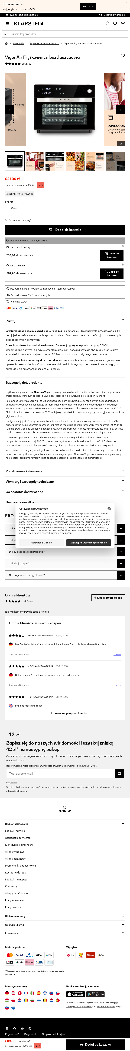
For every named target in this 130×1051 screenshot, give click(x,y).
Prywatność (11, 783)
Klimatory (11, 886)
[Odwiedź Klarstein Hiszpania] (39, 993)
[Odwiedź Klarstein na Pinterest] (30, 1028)
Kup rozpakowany (20, 247)
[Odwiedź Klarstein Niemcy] (7, 993)
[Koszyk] (123, 23)
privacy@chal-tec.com (16, 791)
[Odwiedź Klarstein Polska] (13, 1000)
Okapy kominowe (15, 858)
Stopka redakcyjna (53, 1034)
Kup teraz (88, 6)
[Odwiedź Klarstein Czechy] (58, 993)
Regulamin (30, 1034)
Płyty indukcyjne (14, 900)
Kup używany (17, 265)
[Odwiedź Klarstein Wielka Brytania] (45, 993)
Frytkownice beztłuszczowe (44, 43)
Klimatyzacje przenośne (19, 844)
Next (120, 109)
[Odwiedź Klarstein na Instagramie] (7, 1028)
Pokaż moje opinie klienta (70, 713)
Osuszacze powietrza (18, 837)
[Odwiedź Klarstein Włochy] (32, 993)
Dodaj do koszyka (68, 230)
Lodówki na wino (15, 830)
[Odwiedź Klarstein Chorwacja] (20, 1000)
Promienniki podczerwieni (20, 865)
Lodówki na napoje (16, 879)
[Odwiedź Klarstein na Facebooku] (14, 1028)
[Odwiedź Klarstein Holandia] (51, 1000)
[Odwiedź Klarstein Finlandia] (39, 1000)
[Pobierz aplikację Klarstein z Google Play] (95, 994)
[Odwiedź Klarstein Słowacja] (51, 993)
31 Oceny (26, 63)
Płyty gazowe (13, 907)
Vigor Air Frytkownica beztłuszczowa (83, 43)
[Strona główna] (9, 43)
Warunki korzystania (106, 1006)
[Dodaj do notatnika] (123, 55)
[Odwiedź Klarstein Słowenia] (7, 1008)
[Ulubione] (115, 23)
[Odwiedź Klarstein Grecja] (13, 1007)
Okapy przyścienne (16, 893)
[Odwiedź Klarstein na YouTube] (22, 1028)
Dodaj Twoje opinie (109, 597)
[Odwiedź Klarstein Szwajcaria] (20, 993)
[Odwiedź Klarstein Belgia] (45, 1000)
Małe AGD (18, 43)
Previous (9, 109)
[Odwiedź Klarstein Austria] (13, 993)
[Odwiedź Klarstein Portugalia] (58, 1000)
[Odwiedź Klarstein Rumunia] (26, 1000)
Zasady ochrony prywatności (79, 1006)
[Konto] (107, 23)
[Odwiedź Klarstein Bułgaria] (32, 1000)
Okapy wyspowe (15, 851)
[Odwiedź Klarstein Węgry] (7, 1000)
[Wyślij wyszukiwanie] (5, 34)
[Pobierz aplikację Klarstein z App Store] (75, 994)
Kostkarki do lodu (15, 872)
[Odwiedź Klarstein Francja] (26, 993)
